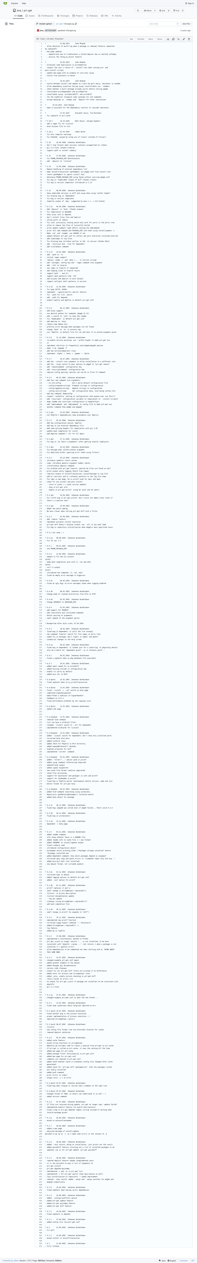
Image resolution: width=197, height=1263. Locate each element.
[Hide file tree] (6, 24)
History (159, 39)
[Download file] (168, 39)
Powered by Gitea (10, 1260)
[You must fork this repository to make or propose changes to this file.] (184, 39)
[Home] (5, 3)
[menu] (162, 1261)
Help (24, 3)
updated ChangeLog (67, 30)
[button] (148, 11)
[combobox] (163, 24)
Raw (131, 39)
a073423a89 (50, 30)
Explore (14, 3)
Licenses (183, 1260)
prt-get (28, 10)
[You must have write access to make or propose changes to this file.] (189, 39)
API (192, 1260)
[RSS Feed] (138, 11)
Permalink (140, 39)
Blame (150, 39)
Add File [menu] (186, 24)
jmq (19, 10)
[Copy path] (76, 24)
